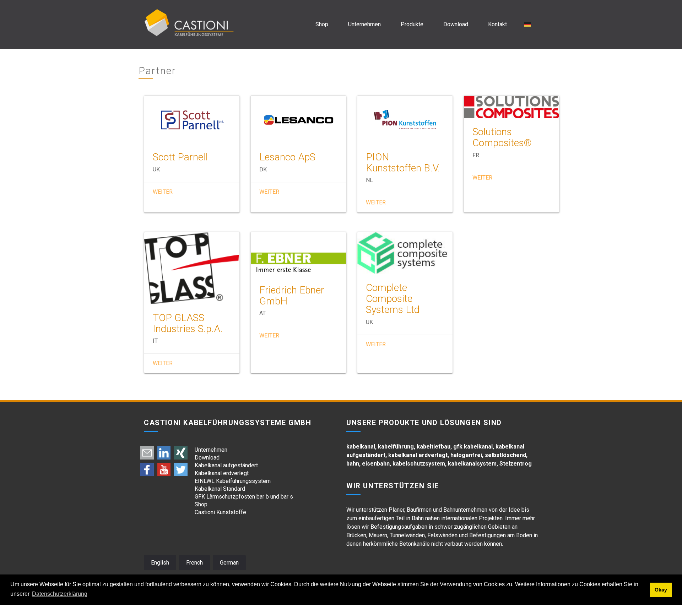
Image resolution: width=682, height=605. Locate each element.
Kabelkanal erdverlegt (222, 473)
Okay (661, 590)
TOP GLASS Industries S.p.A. (188, 323)
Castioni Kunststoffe (220, 512)
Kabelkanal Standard (220, 488)
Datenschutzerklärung (59, 594)
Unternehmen (364, 24)
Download (455, 24)
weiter (163, 191)
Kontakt (497, 24)
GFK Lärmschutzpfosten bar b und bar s (244, 496)
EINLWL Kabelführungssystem (233, 481)
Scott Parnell (180, 157)
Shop (321, 24)
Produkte (412, 24)
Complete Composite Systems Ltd (393, 298)
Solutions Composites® (502, 137)
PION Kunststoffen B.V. (403, 162)
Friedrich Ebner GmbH (291, 295)
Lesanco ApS (287, 157)
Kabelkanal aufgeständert (226, 465)
